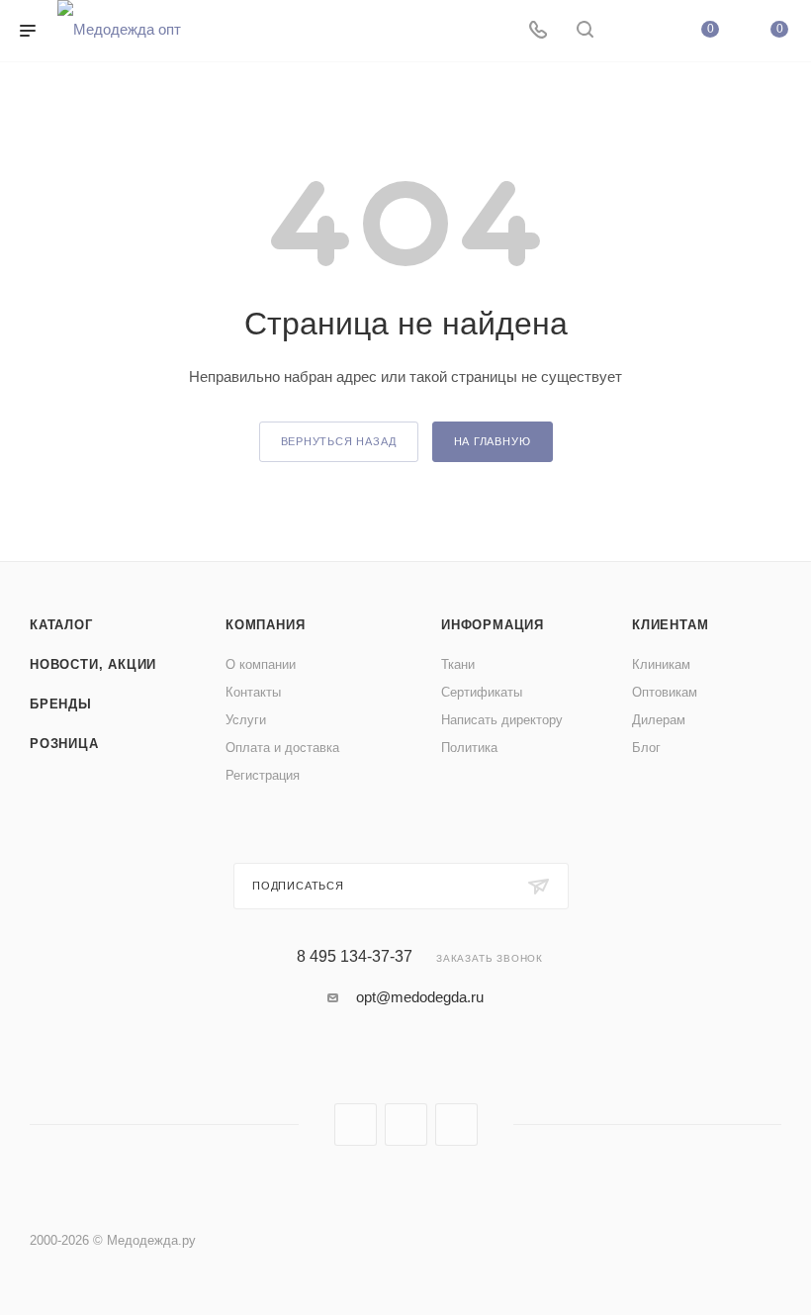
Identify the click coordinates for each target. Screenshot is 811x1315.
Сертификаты (481, 692)
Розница (64, 743)
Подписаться (298, 886)
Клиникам (661, 664)
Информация (492, 624)
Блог (646, 747)
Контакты (253, 692)
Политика (469, 747)
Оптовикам (664, 692)
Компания (265, 624)
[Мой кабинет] (632, 31)
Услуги (245, 719)
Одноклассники (456, 1124)
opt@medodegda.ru (420, 996)
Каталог (61, 624)
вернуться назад (339, 441)
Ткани (458, 664)
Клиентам (670, 624)
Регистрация (262, 775)
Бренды (61, 704)
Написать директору (502, 719)
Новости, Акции (93, 664)
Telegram (406, 1124)
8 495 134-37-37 (354, 957)
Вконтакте (355, 1124)
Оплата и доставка (282, 747)
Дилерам (658, 719)
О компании (260, 664)
